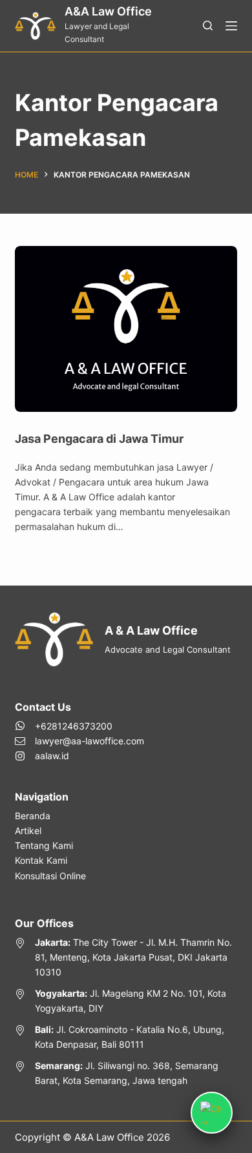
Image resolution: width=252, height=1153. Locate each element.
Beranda (32, 815)
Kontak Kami (41, 860)
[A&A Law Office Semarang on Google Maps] (125, 1073)
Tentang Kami (44, 845)
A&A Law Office (108, 11)
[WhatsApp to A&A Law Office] (79, 726)
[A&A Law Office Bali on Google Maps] (125, 1037)
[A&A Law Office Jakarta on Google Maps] (125, 957)
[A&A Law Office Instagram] (79, 755)
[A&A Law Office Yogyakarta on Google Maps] (125, 1000)
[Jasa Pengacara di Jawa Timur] (125, 329)
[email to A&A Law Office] (79, 740)
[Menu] (231, 26)
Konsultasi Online (50, 875)
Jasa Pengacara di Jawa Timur (99, 438)
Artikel (28, 830)
